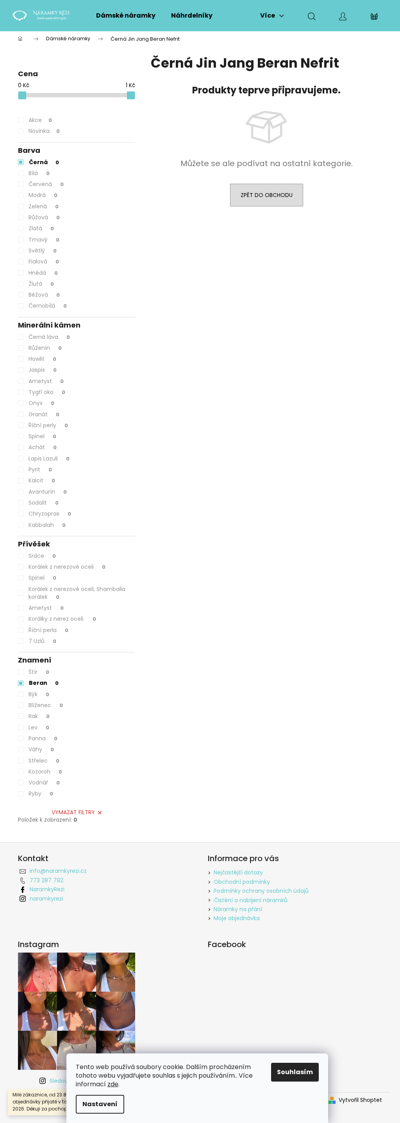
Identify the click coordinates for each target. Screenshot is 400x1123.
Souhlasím (295, 1071)
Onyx (41, 403)
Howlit (42, 359)
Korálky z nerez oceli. (62, 619)
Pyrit (40, 469)
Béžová (44, 295)
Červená (46, 184)
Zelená (44, 206)
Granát (44, 414)
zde (112, 1084)
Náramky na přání (238, 909)
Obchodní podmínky (242, 882)
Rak (39, 716)
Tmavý (44, 240)
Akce (40, 120)
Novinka (44, 131)
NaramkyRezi (47, 889)
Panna (43, 738)
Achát (43, 447)
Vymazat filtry (73, 812)
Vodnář (44, 782)
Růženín (45, 348)
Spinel (42, 436)
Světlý (43, 250)
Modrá (43, 195)
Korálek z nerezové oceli (67, 567)
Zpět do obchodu (267, 195)
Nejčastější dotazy (238, 872)
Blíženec (46, 705)
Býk (39, 694)
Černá (44, 162)
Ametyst (46, 381)
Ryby (41, 793)
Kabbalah (47, 525)
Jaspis (43, 370)
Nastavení (100, 1104)
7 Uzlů (42, 641)
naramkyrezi (46, 899)
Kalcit (42, 480)
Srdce (42, 556)
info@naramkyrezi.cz (58, 871)
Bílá (39, 173)
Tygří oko (47, 392)
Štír (39, 672)
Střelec (44, 761)
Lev (39, 727)
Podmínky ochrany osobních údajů (261, 891)
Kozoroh (45, 772)
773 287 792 (46, 880)
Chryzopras (50, 514)
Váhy (41, 749)
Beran (44, 683)
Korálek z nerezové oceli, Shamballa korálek (77, 593)
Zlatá (41, 228)
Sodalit (44, 503)
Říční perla (48, 630)
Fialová (44, 261)
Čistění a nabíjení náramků (251, 900)
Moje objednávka (237, 918)
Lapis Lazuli (49, 458)
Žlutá (41, 284)
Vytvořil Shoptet (360, 1100)
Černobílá (48, 306)
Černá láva (49, 337)
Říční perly (48, 425)
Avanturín (48, 492)
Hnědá (43, 273)
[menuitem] (125, 15)
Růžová (44, 217)
